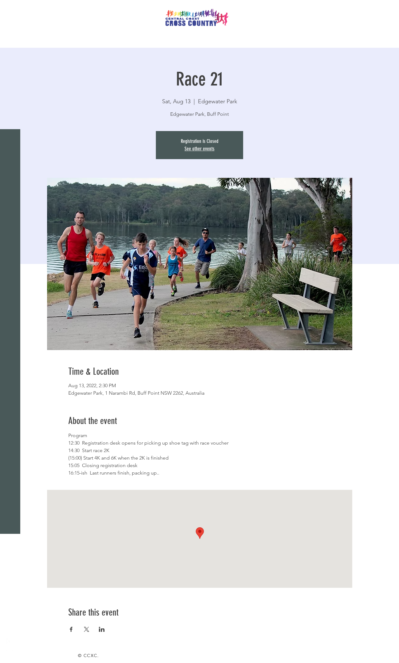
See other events (199, 149)
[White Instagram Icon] (9, 654)
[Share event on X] (86, 629)
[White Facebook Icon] (9, 641)
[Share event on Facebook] (71, 629)
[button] (10, 9)
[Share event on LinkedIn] (102, 629)
